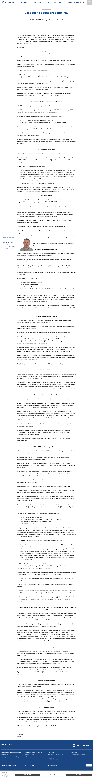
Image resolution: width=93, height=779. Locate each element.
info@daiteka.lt (53, 765)
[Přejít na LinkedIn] (90, 765)
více (6, 776)
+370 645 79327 (31, 765)
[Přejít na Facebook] (87, 765)
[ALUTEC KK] (9, 2)
